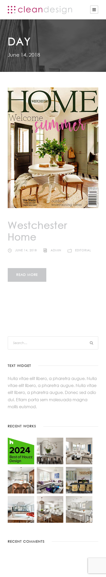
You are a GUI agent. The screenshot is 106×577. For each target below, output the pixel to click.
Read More (27, 274)
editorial (83, 250)
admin (56, 250)
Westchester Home (37, 230)
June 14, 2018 (26, 250)
